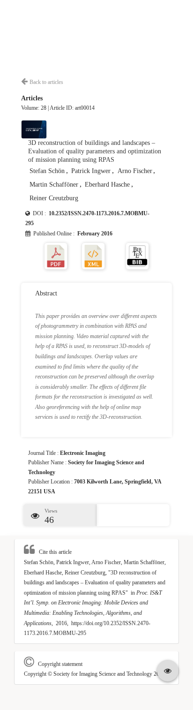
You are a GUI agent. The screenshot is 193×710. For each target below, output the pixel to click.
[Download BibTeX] (137, 255)
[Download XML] (93, 255)
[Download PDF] (55, 255)
